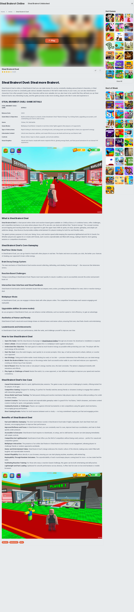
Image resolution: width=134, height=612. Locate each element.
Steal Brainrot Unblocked (39, 3)
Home (3, 12)
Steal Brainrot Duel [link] (22, 12)
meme (10, 12)
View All (119, 81)
